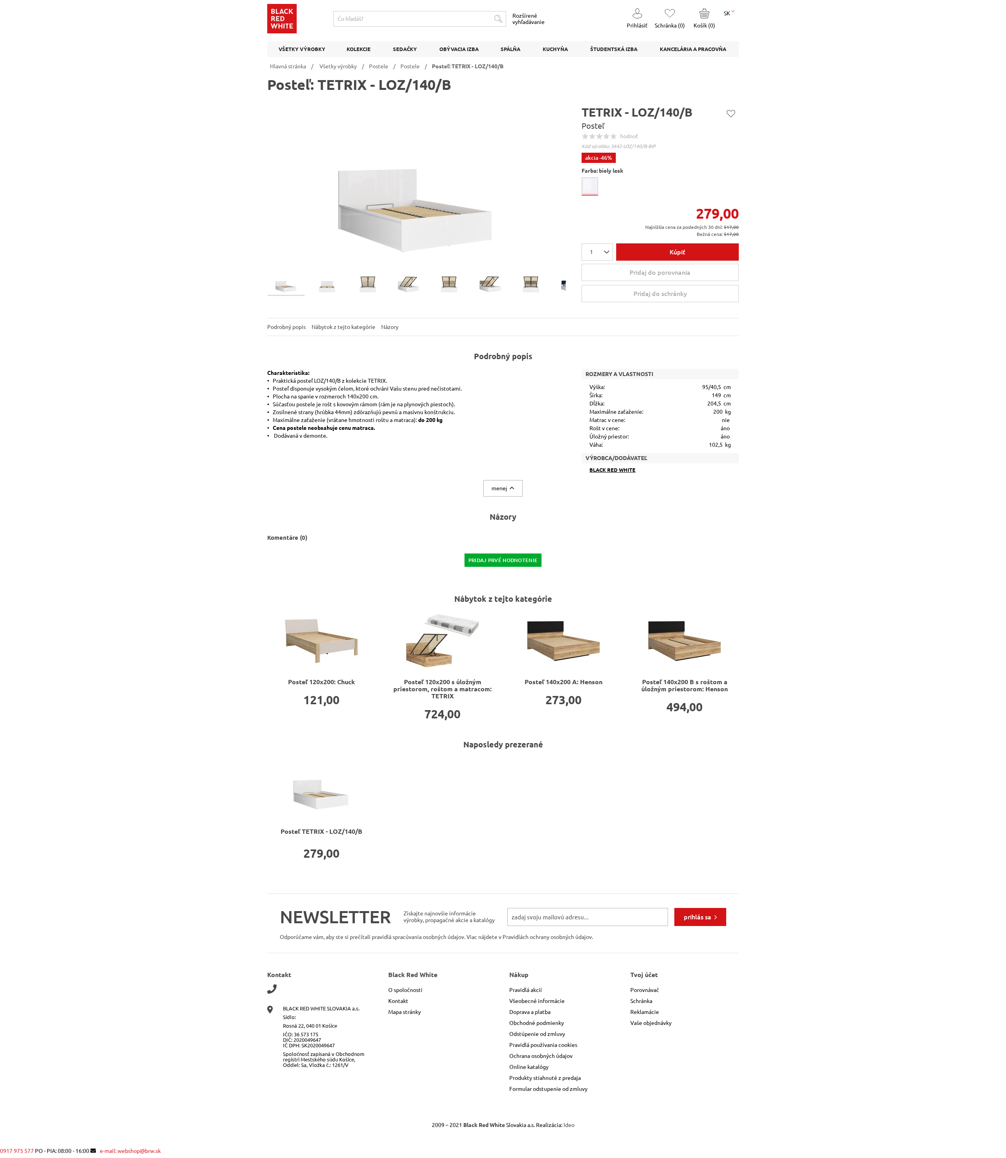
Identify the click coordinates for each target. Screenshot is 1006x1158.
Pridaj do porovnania (660, 272)
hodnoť (629, 136)
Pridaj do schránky (731, 113)
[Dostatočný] (599, 136)
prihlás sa (697, 917)
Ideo (569, 1125)
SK (727, 13)
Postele (378, 66)
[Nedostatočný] (585, 136)
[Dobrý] (606, 136)
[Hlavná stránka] (282, 31)
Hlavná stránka (288, 66)
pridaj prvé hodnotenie (503, 560)
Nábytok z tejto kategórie (343, 327)
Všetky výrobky (338, 66)
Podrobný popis (286, 327)
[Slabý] (592, 136)
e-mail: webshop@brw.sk (130, 1151)
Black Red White (612, 470)
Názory (389, 327)
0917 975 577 (17, 1151)
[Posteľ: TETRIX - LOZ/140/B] (321, 786)
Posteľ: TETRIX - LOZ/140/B (467, 66)
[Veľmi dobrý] (613, 136)
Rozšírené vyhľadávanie (528, 19)
